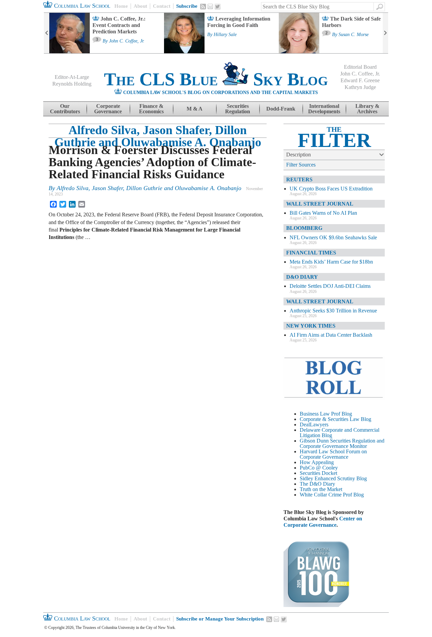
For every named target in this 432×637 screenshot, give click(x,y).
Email (210, 6)
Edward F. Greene (360, 80)
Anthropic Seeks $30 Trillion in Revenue (333, 310)
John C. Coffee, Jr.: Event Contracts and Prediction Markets (118, 25)
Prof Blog (353, 494)
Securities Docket (318, 473)
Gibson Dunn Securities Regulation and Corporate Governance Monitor (342, 443)
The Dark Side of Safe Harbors (351, 22)
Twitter (217, 6)
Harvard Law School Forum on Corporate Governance (333, 454)
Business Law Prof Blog (326, 414)
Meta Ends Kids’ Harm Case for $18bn (331, 262)
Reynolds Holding (71, 84)
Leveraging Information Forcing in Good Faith (238, 22)
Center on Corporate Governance (323, 522)
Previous (46, 33)
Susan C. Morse (354, 34)
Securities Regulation (237, 108)
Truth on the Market (321, 489)
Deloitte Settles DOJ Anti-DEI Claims (330, 286)
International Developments (324, 108)
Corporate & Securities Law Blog (335, 419)
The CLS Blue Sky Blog (216, 79)
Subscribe (186, 6)
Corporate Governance (108, 108)
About (140, 6)
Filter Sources (301, 165)
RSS (203, 6)
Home (121, 6)
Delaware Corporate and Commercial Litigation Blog (339, 432)
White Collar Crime (321, 494)
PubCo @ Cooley (319, 468)
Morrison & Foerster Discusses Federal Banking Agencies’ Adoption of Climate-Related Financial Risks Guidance (152, 162)
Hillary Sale (225, 34)
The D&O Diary (317, 484)
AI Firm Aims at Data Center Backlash (331, 335)
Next (385, 33)
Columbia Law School (81, 5)
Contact (161, 6)
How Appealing (317, 462)
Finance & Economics (151, 108)
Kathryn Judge (360, 87)
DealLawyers (314, 424)
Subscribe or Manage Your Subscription (220, 618)
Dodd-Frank (280, 109)
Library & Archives (367, 108)
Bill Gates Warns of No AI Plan (323, 213)
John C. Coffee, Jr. (126, 41)
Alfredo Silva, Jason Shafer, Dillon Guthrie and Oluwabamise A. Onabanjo (157, 136)
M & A (194, 109)
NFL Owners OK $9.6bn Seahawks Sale (333, 237)
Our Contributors (65, 108)
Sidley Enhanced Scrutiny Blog (333, 478)
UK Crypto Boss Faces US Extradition (331, 188)
